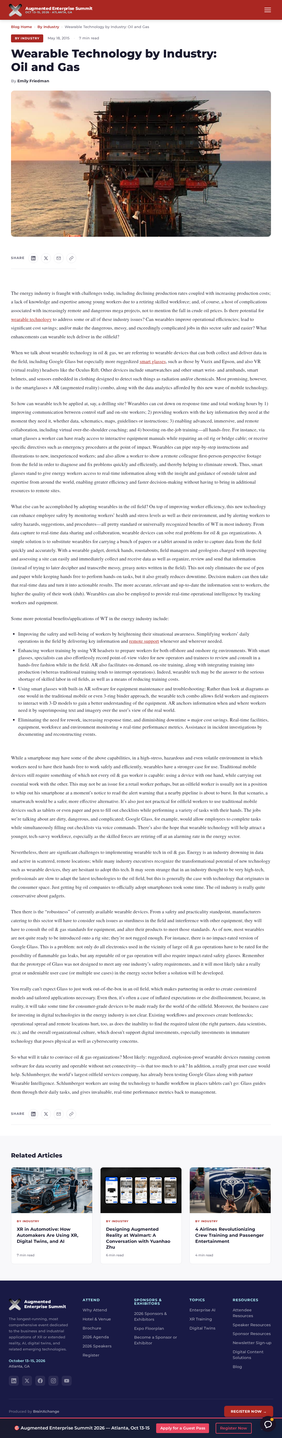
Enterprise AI (202, 1310)
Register (91, 1354)
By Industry (48, 27)
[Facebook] (40, 1381)
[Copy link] (71, 258)
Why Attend (95, 1310)
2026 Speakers (97, 1346)
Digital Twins (202, 1327)
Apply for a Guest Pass (182, 1428)
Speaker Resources (252, 1324)
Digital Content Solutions (248, 1354)
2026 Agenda (96, 1336)
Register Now (233, 1428)
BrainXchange (46, 1411)
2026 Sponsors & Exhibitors (150, 1316)
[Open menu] (267, 10)
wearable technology (31, 319)
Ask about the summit (268, 1424)
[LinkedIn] (14, 1381)
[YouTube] (67, 1381)
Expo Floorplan (149, 1328)
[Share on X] (46, 258)
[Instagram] (53, 1381)
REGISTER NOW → (249, 1411)
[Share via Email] (59, 258)
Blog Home (21, 27)
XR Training (200, 1318)
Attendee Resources (243, 1313)
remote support (144, 641)
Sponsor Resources (252, 1333)
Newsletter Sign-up (252, 1342)
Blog (237, 1366)
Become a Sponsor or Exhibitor (155, 1340)
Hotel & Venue (97, 1318)
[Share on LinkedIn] (33, 258)
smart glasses (153, 361)
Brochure (92, 1327)
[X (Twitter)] (27, 1381)
